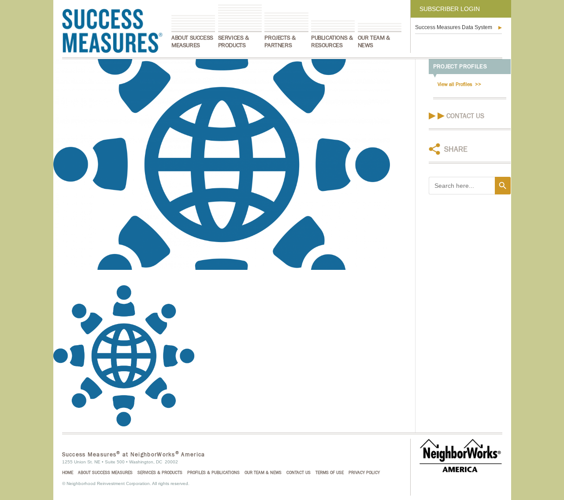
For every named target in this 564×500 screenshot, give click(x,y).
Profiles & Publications (213, 472)
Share (456, 149)
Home (67, 472)
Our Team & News (374, 41)
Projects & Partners (279, 41)
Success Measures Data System (453, 27)
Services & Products (233, 41)
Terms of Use (329, 472)
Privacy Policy (364, 472)
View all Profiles (455, 84)
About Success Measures (192, 41)
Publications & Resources (331, 41)
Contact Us (465, 116)
